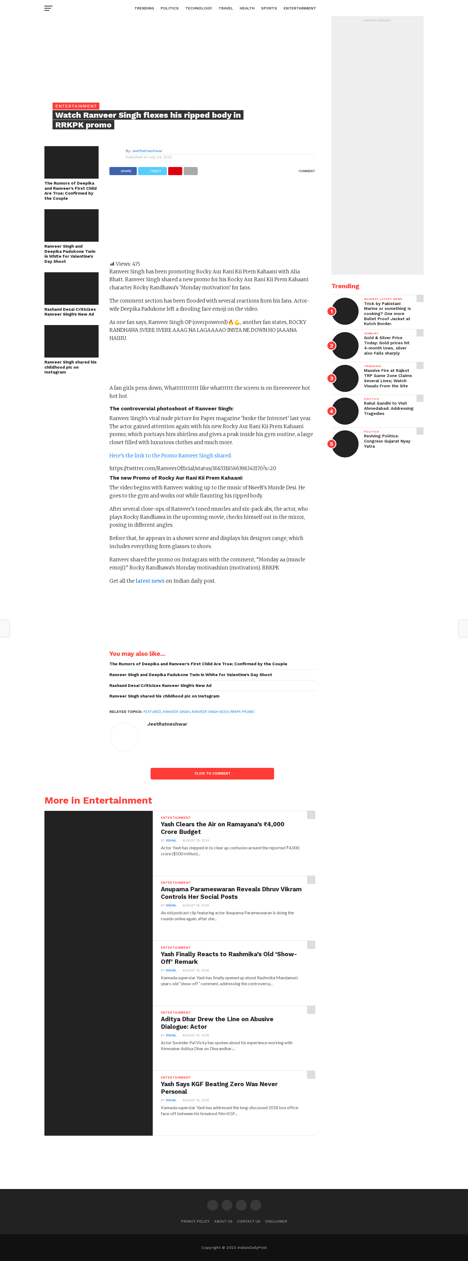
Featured (152, 712)
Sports (269, 8)
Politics (170, 8)
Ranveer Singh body (210, 712)
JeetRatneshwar (147, 151)
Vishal (171, 840)
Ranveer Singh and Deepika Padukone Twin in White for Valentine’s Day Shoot (69, 254)
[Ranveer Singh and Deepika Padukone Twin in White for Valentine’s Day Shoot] (71, 240)
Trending (144, 8)
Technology (198, 8)
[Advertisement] (212, 220)
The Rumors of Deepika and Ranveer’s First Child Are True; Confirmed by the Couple (70, 191)
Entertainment (300, 8)
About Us (223, 1221)
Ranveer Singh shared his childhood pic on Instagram (70, 367)
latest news (150, 581)
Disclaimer (276, 1221)
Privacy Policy (195, 1221)
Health (247, 8)
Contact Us (248, 1221)
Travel (226, 8)
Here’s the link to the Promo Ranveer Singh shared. (170, 456)
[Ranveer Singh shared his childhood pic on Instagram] (71, 355)
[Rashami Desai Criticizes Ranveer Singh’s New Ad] (71, 303)
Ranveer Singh (176, 712)
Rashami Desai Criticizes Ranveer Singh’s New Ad (70, 312)
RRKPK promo (242, 712)
